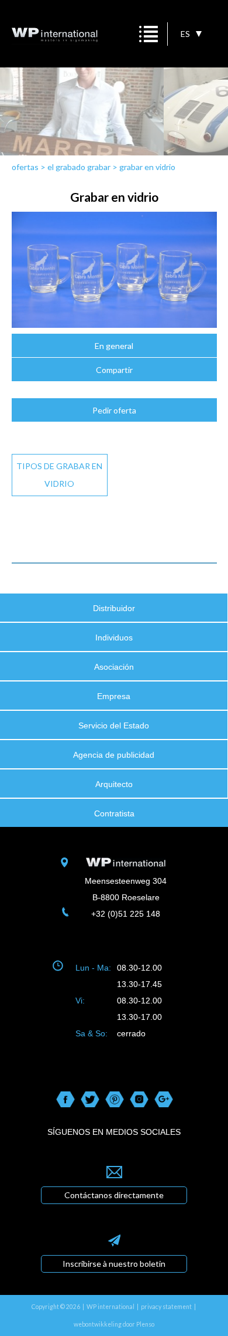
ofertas (25, 167)
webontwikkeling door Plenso (114, 1324)
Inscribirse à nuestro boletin (114, 1264)
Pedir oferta (114, 410)
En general (114, 346)
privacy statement (166, 1306)
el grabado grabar (78, 167)
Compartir (114, 370)
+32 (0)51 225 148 (125, 913)
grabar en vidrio (147, 167)
